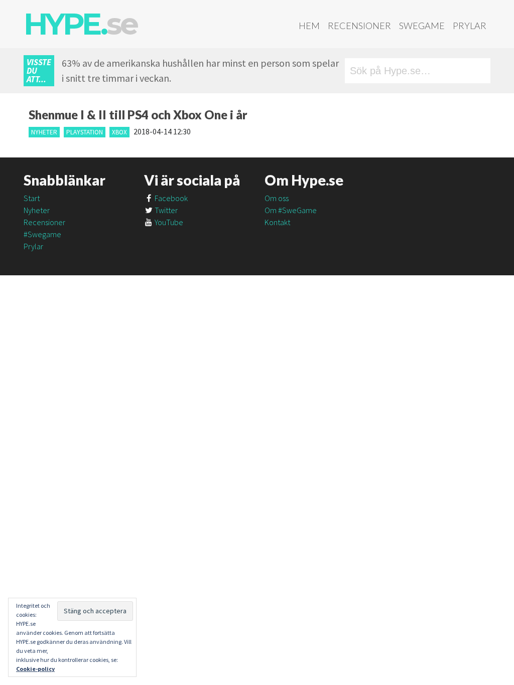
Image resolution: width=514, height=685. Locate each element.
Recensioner (359, 25)
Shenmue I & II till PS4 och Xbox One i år (138, 114)
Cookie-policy (35, 668)
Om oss (277, 198)
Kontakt (277, 222)
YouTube (168, 222)
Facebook (170, 198)
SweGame (422, 25)
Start (32, 198)
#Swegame (42, 234)
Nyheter (44, 132)
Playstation (84, 132)
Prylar (469, 25)
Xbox (119, 132)
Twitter (165, 210)
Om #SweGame (291, 210)
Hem (309, 25)
